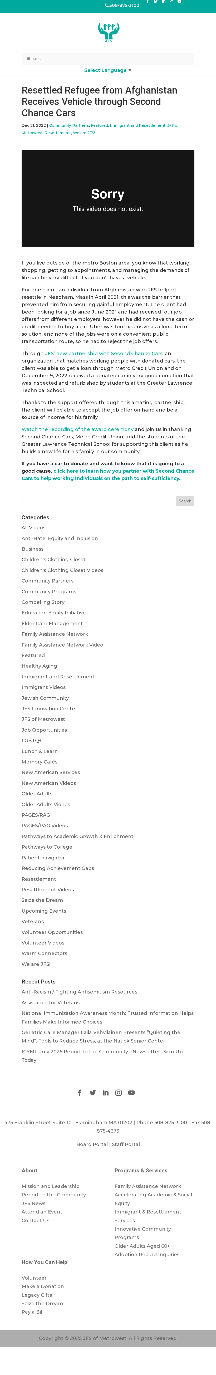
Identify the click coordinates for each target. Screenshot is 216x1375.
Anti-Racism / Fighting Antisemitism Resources (79, 992)
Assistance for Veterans (51, 1003)
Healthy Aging (39, 666)
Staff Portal (126, 1144)
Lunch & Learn (40, 751)
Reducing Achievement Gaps (58, 868)
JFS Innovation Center (49, 709)
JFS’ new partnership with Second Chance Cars (104, 353)
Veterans (33, 921)
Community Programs (49, 592)
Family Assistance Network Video (62, 645)
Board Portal (92, 1144)
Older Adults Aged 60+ (142, 1246)
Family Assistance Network (55, 634)
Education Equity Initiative (54, 613)
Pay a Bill (32, 1312)
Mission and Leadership (51, 1186)
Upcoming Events (44, 911)
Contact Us (35, 1221)
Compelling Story (43, 602)
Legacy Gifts (37, 1295)
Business (32, 549)
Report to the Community (54, 1195)
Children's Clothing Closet (54, 559)
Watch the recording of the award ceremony (78, 429)
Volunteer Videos (43, 943)
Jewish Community (45, 698)
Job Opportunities (44, 730)
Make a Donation (43, 1286)
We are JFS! (84, 132)
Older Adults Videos (46, 805)
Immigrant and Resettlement (137, 125)
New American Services (51, 772)
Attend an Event (42, 1212)
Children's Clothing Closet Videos (62, 570)
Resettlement (58, 132)
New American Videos (49, 783)
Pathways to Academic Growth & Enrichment (78, 836)
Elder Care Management (52, 624)
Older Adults (37, 794)
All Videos (33, 528)
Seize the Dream (42, 900)
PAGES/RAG (36, 815)
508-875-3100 (124, 5)
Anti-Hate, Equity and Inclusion (60, 538)
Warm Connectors (44, 953)
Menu (37, 59)
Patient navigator (43, 858)
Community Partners (69, 125)
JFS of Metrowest (43, 719)
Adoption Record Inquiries (147, 1254)
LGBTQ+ (32, 740)
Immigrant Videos (44, 687)
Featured (99, 125)
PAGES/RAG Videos (45, 826)
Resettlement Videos (48, 890)
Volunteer (34, 1278)
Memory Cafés (39, 762)
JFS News (33, 1203)
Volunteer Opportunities (52, 932)
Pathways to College (47, 847)
